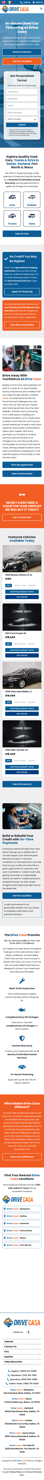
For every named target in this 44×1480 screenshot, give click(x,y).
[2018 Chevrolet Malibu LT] (22, 690)
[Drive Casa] (15, 9)
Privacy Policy (26, 130)
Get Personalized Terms (22, 591)
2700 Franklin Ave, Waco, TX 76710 (22, 1402)
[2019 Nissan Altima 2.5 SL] (22, 573)
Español (8, 1357)
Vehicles (8, 1341)
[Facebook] (28, 1332)
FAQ (6, 1351)
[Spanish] (10, 2)
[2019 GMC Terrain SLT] (22, 748)
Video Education (13, 1362)
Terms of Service (34, 1472)
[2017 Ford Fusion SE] (22, 631)
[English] (3, 2)
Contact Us (10, 1346)
